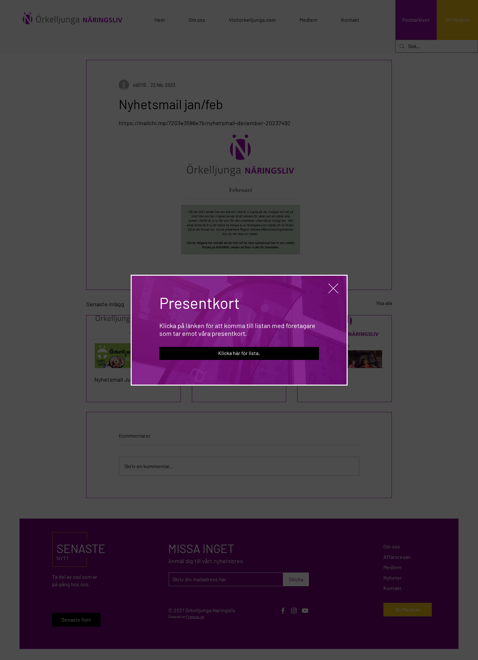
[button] (333, 288)
